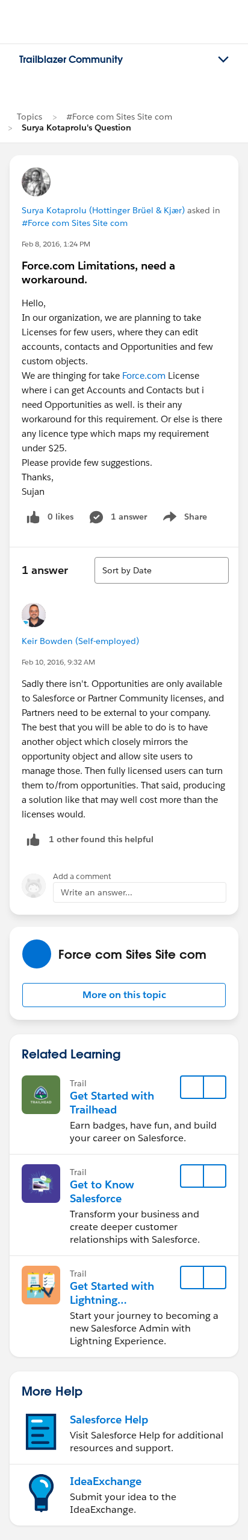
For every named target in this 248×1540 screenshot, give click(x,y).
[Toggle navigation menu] (223, 60)
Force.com (144, 375)
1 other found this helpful (101, 839)
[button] (124, 995)
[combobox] (162, 570)
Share (183, 519)
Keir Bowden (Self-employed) (80, 641)
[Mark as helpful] (33, 839)
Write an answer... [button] (96, 892)
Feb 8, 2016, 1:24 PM (56, 244)
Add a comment (82, 876)
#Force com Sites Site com (119, 116)
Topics (29, 116)
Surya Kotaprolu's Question (76, 127)
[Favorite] (192, 1087)
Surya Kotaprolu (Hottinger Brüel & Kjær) (103, 210)
